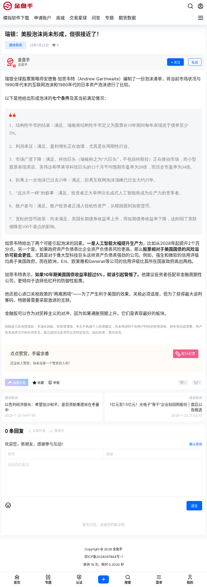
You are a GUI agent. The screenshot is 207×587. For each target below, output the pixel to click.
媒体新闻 (15, 45)
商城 (60, 17)
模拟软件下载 (16, 17)
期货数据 (127, 17)
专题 (109, 17)
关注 (177, 62)
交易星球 (78, 17)
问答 (96, 17)
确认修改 (195, 444)
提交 (194, 506)
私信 (195, 62)
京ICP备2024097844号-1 (103, 557)
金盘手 (117, 549)
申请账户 (42, 17)
